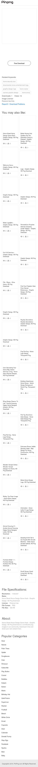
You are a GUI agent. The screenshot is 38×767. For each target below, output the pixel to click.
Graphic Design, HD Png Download (10, 196)
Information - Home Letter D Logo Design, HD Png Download (27, 510)
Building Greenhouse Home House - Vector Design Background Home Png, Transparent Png (28, 385)
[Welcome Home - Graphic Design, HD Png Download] (10, 162)
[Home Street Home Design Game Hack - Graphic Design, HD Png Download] (10, 130)
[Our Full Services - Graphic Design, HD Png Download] (10, 249)
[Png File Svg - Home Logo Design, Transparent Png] (28, 348)
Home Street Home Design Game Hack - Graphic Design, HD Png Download (10, 136)
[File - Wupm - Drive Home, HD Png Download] (10, 279)
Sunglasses (5, 656)
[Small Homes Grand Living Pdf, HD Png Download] (28, 568)
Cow (3, 660)
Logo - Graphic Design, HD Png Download (28, 170)
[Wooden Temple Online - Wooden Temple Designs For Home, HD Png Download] (10, 462)
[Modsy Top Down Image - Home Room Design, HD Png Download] (10, 493)
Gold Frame (5, 698)
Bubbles (4, 679)
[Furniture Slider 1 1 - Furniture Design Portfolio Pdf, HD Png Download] (10, 557)
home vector (24, 89)
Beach (3, 713)
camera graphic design (10, 92)
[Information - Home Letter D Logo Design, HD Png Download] (28, 505)
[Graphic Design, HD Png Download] (10, 192)
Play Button (5, 671)
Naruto (3, 644)
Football (4, 709)
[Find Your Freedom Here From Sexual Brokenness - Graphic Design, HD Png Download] (28, 283)
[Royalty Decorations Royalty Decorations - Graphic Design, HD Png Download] (28, 317)
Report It (5, 104)
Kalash (3, 683)
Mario (3, 690)
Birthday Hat (5, 694)
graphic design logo (9, 89)
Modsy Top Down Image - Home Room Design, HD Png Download (10, 498)
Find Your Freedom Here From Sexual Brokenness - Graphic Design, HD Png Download (28, 290)
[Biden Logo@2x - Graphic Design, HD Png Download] (10, 220)
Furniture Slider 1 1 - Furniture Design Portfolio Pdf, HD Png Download (9, 563)
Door (3, 729)
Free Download (19, 63)
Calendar (4, 732)
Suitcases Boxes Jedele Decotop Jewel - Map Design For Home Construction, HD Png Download (28, 450)
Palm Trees (5, 648)
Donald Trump (6, 736)
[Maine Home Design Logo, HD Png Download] (28, 477)
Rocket (3, 706)
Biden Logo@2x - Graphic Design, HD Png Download (10, 224)
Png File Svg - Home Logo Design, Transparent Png (27, 353)
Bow (3, 752)
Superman (5, 702)
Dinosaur (4, 664)
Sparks (3, 748)
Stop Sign (4, 740)
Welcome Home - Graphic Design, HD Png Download (10, 167)
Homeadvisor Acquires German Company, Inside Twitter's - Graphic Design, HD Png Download (28, 228)
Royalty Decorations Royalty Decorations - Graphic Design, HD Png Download (28, 323)
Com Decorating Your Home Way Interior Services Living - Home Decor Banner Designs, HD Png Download (10, 371)
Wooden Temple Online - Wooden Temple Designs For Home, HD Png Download (10, 468)
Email (3, 721)
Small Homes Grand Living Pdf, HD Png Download (27, 573)
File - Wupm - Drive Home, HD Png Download (9, 284)
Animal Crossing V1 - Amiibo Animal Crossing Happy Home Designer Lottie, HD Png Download (10, 530)
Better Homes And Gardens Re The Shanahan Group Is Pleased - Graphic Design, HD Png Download (26, 138)
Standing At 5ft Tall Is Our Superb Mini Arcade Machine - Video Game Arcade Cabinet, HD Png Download (28, 541)
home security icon (9, 81)
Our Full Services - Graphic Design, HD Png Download (10, 254)
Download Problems (17, 104)
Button (3, 687)
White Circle (5, 717)
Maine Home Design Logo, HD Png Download (28, 481)
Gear (3, 641)
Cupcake (4, 725)
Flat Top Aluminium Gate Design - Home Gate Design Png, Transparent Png (27, 418)
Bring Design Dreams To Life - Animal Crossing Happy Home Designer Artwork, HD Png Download (10, 405)
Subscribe (4, 667)
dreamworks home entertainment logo (15, 85)
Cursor (3, 675)
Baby (3, 755)
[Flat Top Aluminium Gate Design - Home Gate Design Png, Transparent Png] (28, 412)
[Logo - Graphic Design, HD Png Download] (28, 166)
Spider (3, 652)
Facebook (4, 744)
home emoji (26, 92)
